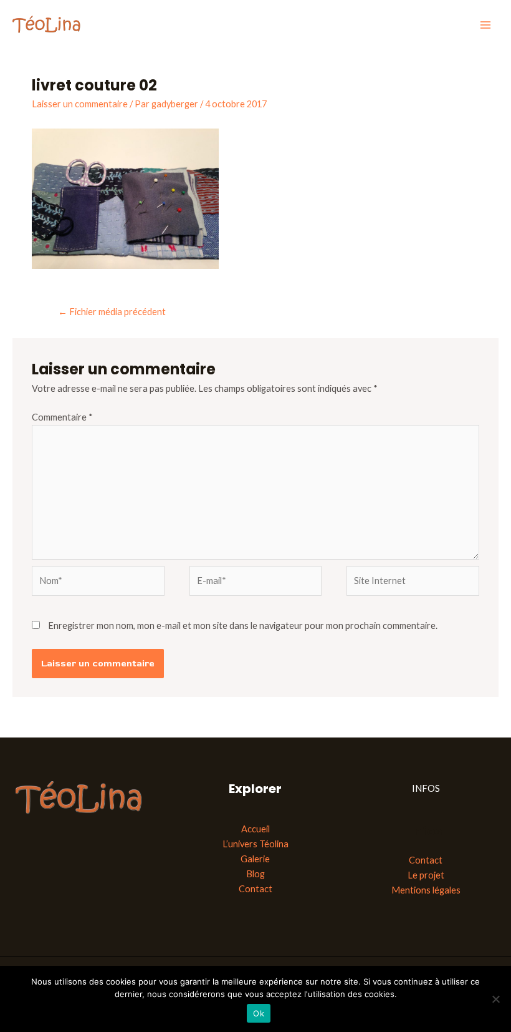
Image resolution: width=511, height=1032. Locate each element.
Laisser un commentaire (80, 104)
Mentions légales (426, 890)
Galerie (255, 859)
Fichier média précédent (112, 311)
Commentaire (62, 417)
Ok (258, 1013)
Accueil (255, 829)
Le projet (426, 875)
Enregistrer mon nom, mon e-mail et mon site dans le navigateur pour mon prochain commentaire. (242, 625)
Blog (255, 874)
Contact (255, 889)
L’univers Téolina (255, 844)
